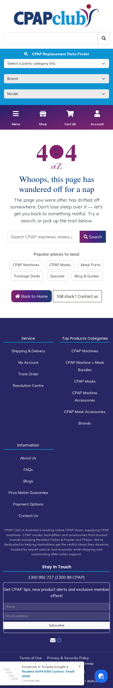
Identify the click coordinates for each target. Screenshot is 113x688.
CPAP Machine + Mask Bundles (85, 366)
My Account (28, 362)
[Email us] (52, 640)
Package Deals (27, 276)
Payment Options (28, 504)
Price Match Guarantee (28, 492)
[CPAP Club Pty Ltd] (56, 15)
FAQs (28, 469)
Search (95, 236)
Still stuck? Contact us (77, 296)
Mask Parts (90, 264)
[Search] (104, 38)
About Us (28, 458)
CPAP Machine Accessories (84, 396)
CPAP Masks (60, 264)
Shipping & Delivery (28, 351)
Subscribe (56, 625)
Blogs (28, 481)
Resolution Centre (28, 385)
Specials (57, 276)
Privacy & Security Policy (68, 658)
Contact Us (28, 515)
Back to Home (34, 296)
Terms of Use (30, 658)
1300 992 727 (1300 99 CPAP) (56, 577)
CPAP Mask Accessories (84, 411)
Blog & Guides (87, 276)
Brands (85, 423)
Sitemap (87, 663)
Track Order (28, 374)
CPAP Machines (26, 264)
